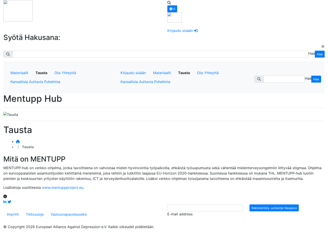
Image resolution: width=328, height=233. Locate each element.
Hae (320, 54)
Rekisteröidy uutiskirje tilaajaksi (274, 208)
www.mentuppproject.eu (62, 187)
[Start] (18, 141)
